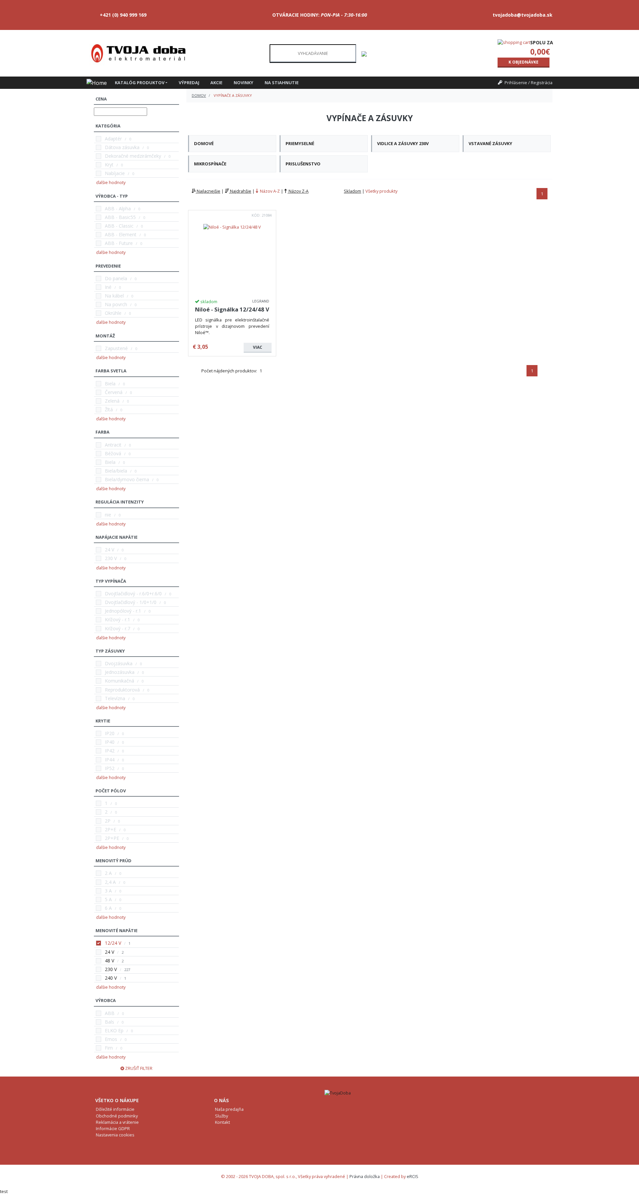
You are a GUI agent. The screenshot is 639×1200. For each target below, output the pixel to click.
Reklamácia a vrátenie (117, 1122)
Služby (221, 1116)
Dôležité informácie (115, 1109)
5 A (108, 899)
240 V (111, 978)
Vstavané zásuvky (490, 143)
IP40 (109, 742)
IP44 (109, 759)
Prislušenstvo (303, 164)
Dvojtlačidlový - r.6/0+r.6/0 (133, 593)
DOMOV (199, 95)
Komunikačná (119, 681)
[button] (144, 83)
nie (108, 514)
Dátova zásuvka (122, 147)
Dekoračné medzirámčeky (133, 156)
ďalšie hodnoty (110, 182)
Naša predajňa (229, 1109)
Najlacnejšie (208, 191)
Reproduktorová (122, 690)
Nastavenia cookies (115, 1135)
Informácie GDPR (113, 1128)
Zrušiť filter (138, 1068)
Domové (204, 143)
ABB (109, 1013)
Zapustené (116, 348)
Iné (108, 287)
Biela (110, 383)
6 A (108, 908)
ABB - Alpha (118, 208)
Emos (111, 1039)
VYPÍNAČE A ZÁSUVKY (233, 95)
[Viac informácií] (232, 227)
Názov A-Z (269, 191)
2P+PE (112, 838)
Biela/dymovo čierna (127, 479)
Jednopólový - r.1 (123, 611)
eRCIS (412, 1176)
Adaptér (113, 138)
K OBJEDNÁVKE (523, 62)
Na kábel (114, 296)
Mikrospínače (210, 164)
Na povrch (116, 304)
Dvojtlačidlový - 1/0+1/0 (130, 602)
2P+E (110, 829)
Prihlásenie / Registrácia (528, 83)
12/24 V (113, 943)
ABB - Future (119, 243)
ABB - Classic (119, 226)
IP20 (109, 733)
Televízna (115, 698)
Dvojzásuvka (118, 663)
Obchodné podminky (117, 1116)
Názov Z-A (298, 191)
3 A (108, 891)
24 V (109, 549)
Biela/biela (116, 471)
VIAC (257, 347)
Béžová (113, 453)
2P (107, 821)
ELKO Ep (114, 1030)
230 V (111, 558)
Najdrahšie (240, 191)
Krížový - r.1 (117, 619)
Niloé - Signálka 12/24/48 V (232, 309)
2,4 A (110, 882)
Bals (109, 1022)
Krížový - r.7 (117, 628)
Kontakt (222, 1122)
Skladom (352, 191)
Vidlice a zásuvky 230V (403, 143)
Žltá (109, 409)
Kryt (109, 164)
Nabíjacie (115, 173)
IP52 (109, 768)
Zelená (112, 401)
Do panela (116, 278)
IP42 (109, 750)
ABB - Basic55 (120, 217)
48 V (109, 960)
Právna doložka (364, 1176)
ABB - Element (120, 234)
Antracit (113, 445)
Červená (113, 392)
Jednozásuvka (119, 672)
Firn (109, 1048)
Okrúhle (113, 313)
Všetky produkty (381, 191)
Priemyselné (300, 143)
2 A (108, 873)
